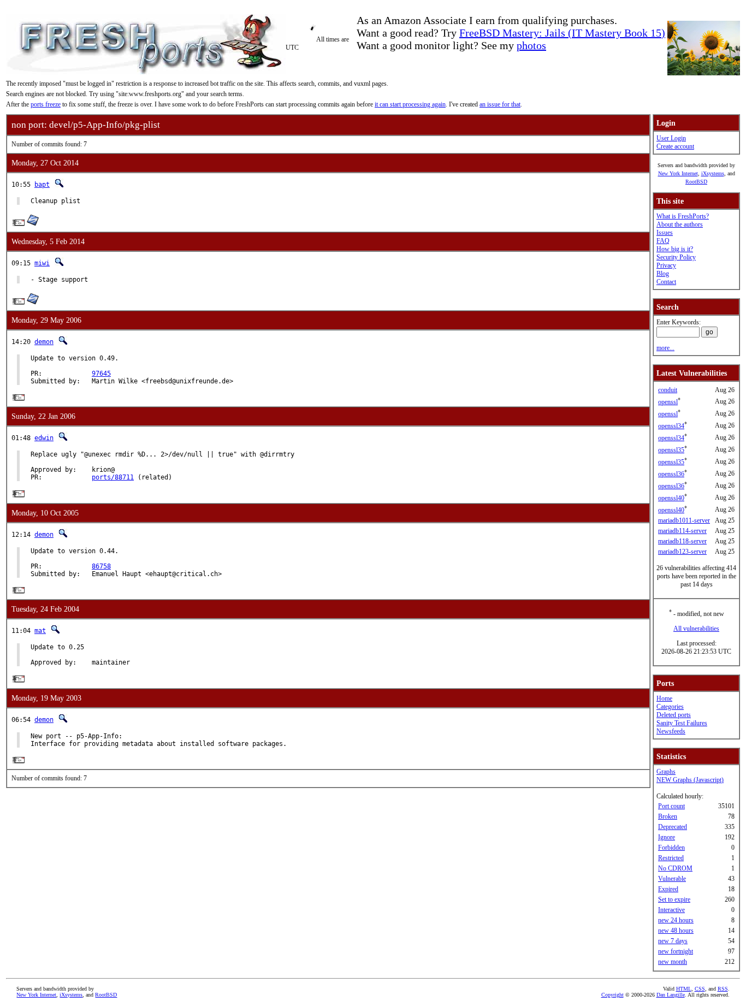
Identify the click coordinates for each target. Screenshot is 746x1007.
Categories (670, 706)
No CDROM (675, 868)
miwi (42, 263)
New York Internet (678, 173)
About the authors (679, 224)
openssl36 (671, 474)
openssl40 (671, 498)
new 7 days (673, 941)
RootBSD (696, 182)
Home (664, 698)
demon (44, 342)
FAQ (663, 241)
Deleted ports (673, 715)
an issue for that (499, 104)
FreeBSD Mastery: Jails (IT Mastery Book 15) (562, 33)
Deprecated (672, 827)
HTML (683, 989)
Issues (664, 232)
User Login (671, 138)
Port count (671, 806)
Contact (666, 282)
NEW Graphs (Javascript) (690, 780)
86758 (101, 566)
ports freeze (46, 104)
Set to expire (674, 899)
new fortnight (675, 951)
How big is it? (674, 249)
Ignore (666, 837)
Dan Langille (670, 995)
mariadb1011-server (684, 520)
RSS (723, 989)
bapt (42, 184)
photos (531, 45)
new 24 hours (676, 920)
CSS (700, 989)
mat (40, 631)
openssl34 (671, 426)
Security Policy (676, 257)
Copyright (612, 995)
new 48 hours (676, 930)
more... (665, 348)
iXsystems (712, 173)
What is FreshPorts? (682, 216)
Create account (675, 146)
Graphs (666, 771)
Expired (668, 889)
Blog (662, 273)
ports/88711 (113, 477)
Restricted (671, 858)
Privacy (666, 265)
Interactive (671, 910)
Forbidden (671, 847)
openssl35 (671, 450)
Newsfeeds (670, 731)
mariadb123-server (682, 551)
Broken (667, 816)
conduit (667, 390)
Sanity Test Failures (681, 723)
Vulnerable (672, 878)
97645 (101, 373)
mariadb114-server (682, 531)
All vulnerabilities (696, 628)
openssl (668, 402)
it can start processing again (410, 104)
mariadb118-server (682, 541)
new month (672, 961)
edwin (44, 438)
